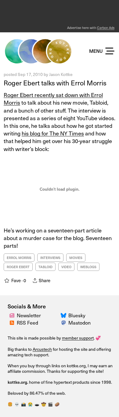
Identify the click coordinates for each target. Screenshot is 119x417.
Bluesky (76, 315)
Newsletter (29, 315)
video (66, 266)
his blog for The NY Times (53, 133)
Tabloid (45, 266)
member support (78, 338)
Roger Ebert (18, 266)
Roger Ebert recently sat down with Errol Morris (53, 98)
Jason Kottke (61, 74)
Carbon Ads (105, 27)
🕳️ (36, 404)
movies (75, 257)
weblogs (88, 266)
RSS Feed (27, 322)
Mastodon (79, 322)
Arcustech (42, 349)
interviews (50, 257)
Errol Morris (19, 257)
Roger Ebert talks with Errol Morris (55, 82)
